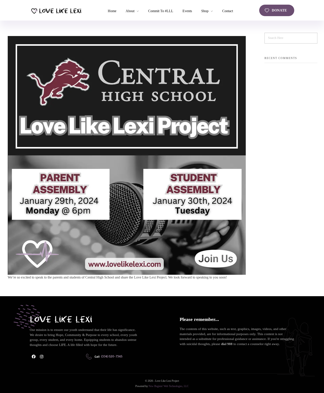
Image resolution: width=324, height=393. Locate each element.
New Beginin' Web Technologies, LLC (169, 386)
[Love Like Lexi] (55, 10)
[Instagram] (42, 357)
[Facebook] (34, 357)
